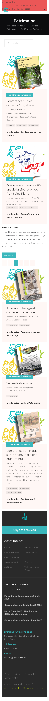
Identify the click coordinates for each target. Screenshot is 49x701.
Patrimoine (22, 125)
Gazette (28, 557)
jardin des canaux (15, 492)
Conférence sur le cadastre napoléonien (22, 239)
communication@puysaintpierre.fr (23, 688)
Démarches (29, 562)
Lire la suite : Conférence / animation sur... (21, 501)
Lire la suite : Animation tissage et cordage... (24, 334)
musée (23, 207)
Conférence (34, 125)
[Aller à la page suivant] (26, 263)
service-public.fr (11, 562)
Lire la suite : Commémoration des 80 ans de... (23, 216)
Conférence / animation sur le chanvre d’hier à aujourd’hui (22, 455)
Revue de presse (11, 552)
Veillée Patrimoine (19, 383)
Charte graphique (12, 557)
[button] (44, 9)
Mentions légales (31, 547)
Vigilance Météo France (31, 568)
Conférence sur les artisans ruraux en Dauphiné (24, 232)
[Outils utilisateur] (41, 113)
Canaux (11, 125)
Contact (7, 547)
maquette (33, 207)
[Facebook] (24, 521)
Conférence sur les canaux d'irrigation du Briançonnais (21, 105)
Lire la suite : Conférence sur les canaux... (24, 134)
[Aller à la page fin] (32, 263)
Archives (8, 567)
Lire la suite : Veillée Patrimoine (23, 403)
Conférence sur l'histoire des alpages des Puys (24, 236)
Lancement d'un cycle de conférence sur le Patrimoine (22, 244)
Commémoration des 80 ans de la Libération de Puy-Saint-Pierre (23, 189)
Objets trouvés (24, 530)
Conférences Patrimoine (20, 95)
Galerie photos (30, 552)
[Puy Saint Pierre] (5, 10)
